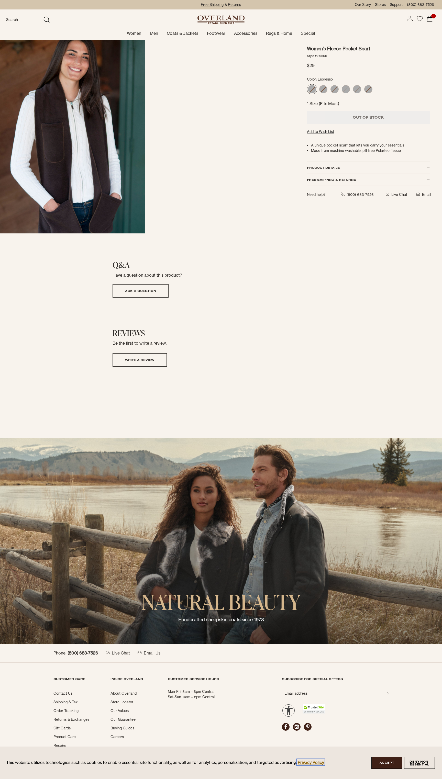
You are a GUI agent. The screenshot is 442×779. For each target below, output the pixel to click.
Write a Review (139, 360)
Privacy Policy (311, 762)
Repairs (59, 745)
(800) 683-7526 (420, 4)
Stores (380, 4)
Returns (234, 4)
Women (134, 33)
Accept (387, 762)
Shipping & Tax (65, 702)
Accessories (245, 33)
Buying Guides (122, 728)
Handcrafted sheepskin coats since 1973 (221, 620)
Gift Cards (62, 728)
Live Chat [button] (399, 194)
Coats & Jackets (182, 33)
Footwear (216, 33)
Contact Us (62, 693)
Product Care (64, 737)
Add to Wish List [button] (320, 131)
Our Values (119, 710)
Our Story (363, 4)
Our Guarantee (123, 719)
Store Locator (121, 702)
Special (308, 33)
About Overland (123, 693)
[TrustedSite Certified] (313, 709)
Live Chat (121, 653)
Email (426, 194)
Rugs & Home (279, 33)
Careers (117, 737)
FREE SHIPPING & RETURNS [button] (331, 180)
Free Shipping (212, 4)
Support (396, 4)
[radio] (312, 89)
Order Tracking (66, 710)
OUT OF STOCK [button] (368, 117)
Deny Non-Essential (419, 763)
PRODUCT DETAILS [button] (323, 168)
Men (154, 33)
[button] (409, 18)
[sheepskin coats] (221, 540)
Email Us (152, 653)
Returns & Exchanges (71, 719)
